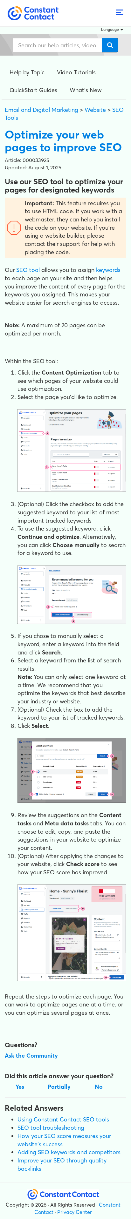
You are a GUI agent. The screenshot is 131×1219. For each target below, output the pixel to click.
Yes (20, 1086)
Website (95, 109)
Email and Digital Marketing (41, 109)
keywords (108, 270)
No (99, 1086)
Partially (59, 1086)
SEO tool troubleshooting (50, 1127)
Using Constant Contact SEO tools (63, 1119)
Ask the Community (31, 1055)
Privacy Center (74, 1212)
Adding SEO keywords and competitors (69, 1152)
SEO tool (28, 270)
